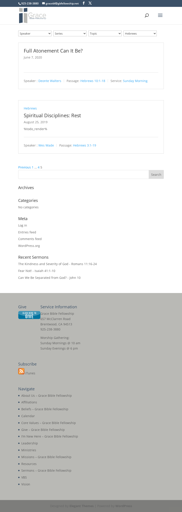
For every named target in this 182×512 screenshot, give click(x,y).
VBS (24, 477)
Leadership (29, 443)
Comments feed (30, 239)
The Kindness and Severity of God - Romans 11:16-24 (57, 264)
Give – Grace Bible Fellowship (43, 430)
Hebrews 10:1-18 (92, 81)
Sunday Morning (135, 81)
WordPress (123, 506)
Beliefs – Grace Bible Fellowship (44, 409)
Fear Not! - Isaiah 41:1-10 (36, 271)
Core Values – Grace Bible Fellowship (48, 423)
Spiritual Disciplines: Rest (52, 115)
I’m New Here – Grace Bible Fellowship (49, 436)
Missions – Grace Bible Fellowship (46, 457)
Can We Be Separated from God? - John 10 (49, 278)
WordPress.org (29, 246)
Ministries (28, 450)
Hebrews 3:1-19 (84, 145)
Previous (24, 167)
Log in (22, 225)
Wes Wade (46, 145)
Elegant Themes (81, 506)
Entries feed (27, 232)
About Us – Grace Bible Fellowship (46, 395)
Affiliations (29, 402)
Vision (25, 484)
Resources (29, 464)
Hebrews (30, 108)
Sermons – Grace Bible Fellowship (46, 470)
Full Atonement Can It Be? (53, 50)
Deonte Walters (49, 81)
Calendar (28, 416)
